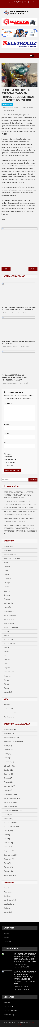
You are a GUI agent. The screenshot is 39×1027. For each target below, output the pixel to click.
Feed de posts (8, 709)
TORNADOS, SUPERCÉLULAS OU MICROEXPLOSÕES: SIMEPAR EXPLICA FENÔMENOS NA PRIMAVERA (15, 377)
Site (5, 442)
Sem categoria (7, 104)
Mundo (6, 631)
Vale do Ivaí (8, 692)
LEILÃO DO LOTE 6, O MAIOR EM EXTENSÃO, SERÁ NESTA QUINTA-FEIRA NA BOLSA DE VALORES (33, 269)
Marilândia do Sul (10, 615)
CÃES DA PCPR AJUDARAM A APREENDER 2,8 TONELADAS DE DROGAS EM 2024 (8, 269)
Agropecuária (8, 546)
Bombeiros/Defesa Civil (12, 558)
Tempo (6, 680)
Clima (6, 571)
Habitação (7, 607)
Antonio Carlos (27, 108)
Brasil (6, 562)
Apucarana (7, 550)
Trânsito (7, 684)
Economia (7, 579)
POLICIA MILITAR (9, 643)
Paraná (6, 635)
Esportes (7, 595)
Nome (6, 425)
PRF (5, 656)
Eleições (7, 587)
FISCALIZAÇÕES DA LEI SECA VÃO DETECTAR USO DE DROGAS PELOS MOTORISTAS (19, 513)
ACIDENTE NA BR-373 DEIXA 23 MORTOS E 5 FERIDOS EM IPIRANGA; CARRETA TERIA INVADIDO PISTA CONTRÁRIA (19, 495)
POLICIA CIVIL (8, 639)
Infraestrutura (9, 611)
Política (6, 651)
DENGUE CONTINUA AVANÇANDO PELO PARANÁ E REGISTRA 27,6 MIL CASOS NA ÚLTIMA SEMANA (19, 308)
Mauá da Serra (9, 619)
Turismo (7, 688)
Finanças (7, 599)
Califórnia (7, 567)
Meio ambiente (9, 623)
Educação (7, 583)
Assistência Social (10, 554)
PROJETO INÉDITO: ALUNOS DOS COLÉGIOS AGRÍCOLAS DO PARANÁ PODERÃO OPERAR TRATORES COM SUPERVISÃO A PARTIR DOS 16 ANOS (20, 529)
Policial (6, 647)
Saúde (6, 664)
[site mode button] (32, 56)
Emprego (7, 591)
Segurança (7, 668)
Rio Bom (7, 660)
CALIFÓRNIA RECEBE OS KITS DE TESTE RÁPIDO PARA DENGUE (18, 342)
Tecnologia (7, 676)
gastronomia (8, 603)
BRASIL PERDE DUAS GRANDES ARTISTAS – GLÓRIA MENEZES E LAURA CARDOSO (19, 520)
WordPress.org (9, 717)
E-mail (6, 433)
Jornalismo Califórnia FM (21, 967)
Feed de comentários (11, 713)
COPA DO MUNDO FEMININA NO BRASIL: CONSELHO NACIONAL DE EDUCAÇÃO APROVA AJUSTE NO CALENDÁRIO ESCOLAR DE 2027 (20, 504)
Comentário (8, 403)
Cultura (6, 575)
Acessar (7, 705)
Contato (32, 2)
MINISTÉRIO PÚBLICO (11, 627)
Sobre (25, 2)
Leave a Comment (9, 110)
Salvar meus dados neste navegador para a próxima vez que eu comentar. (10, 459)
